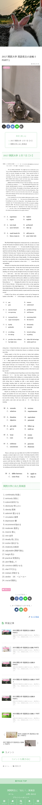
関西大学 (7, 589)
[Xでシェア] (4, 126)
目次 (18, 136)
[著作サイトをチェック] (16, 610)
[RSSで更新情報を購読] (25, 610)
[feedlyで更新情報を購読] (21, 610)
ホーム (11, 794)
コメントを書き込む (21, 759)
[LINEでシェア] (17, 126)
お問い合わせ (31, 794)
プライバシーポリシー (21, 797)
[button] (21, 126)
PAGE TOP (22, 781)
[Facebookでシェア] (8, 126)
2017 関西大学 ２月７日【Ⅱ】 (21, 141)
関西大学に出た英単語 (18, 144)
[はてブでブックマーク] (13, 126)
